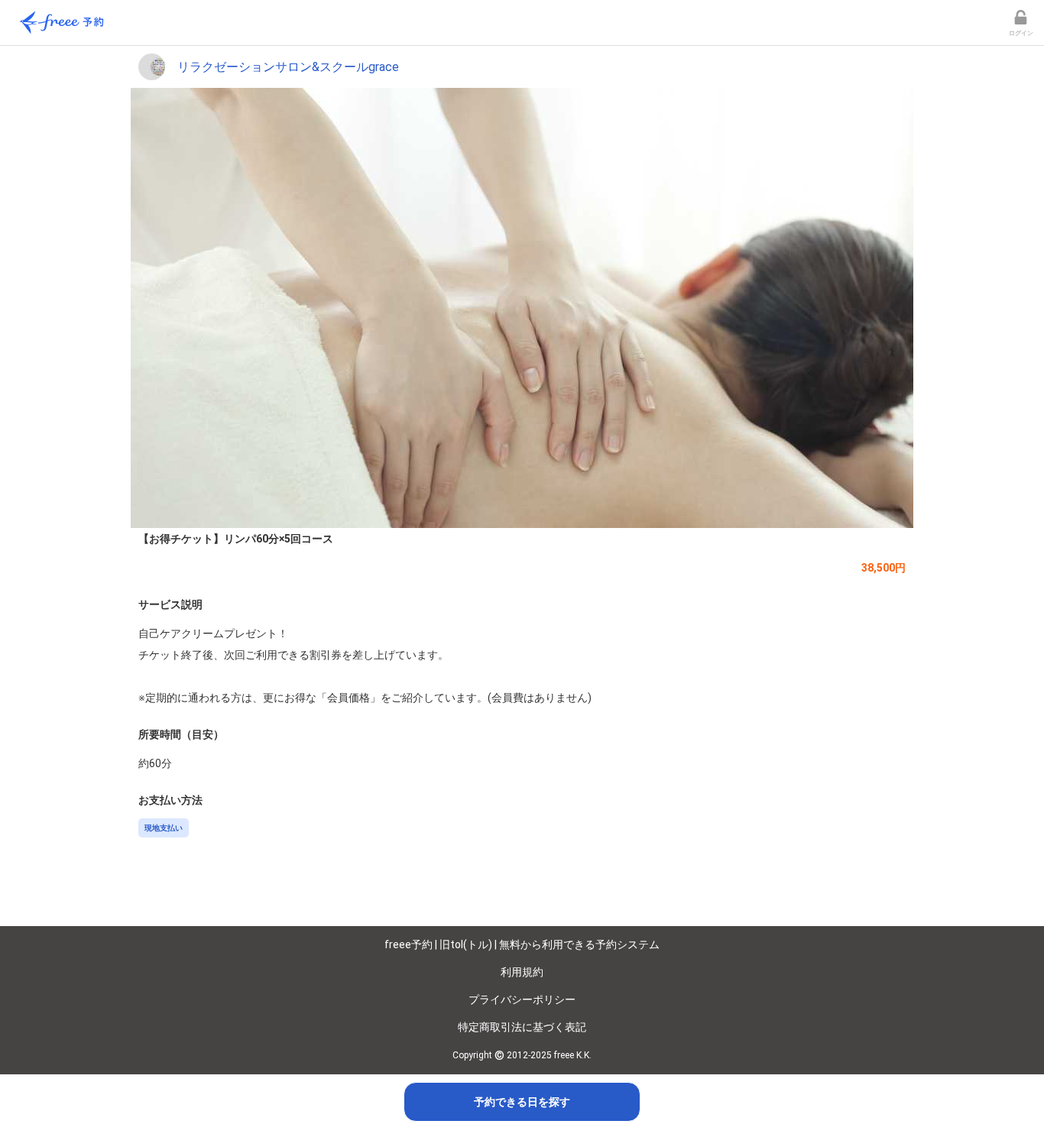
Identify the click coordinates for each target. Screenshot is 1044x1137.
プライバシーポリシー (522, 999)
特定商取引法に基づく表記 (522, 1027)
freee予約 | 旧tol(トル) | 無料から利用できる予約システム (522, 944)
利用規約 (522, 972)
